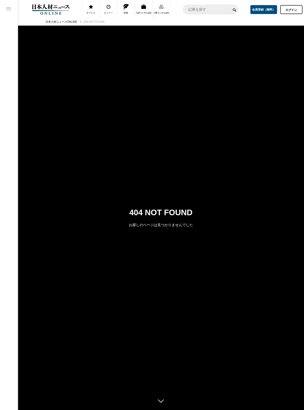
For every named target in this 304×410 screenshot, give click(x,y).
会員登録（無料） (263, 9)
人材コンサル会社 (144, 13)
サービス (90, 13)
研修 (126, 13)
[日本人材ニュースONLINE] (50, 9)
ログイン (291, 10)
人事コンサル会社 (161, 13)
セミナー (108, 13)
